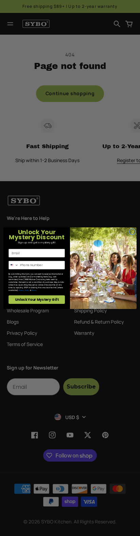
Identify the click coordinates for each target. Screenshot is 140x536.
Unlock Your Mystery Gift (36, 299)
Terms (34, 290)
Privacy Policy (24, 290)
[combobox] (14, 265)
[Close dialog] (132, 231)
